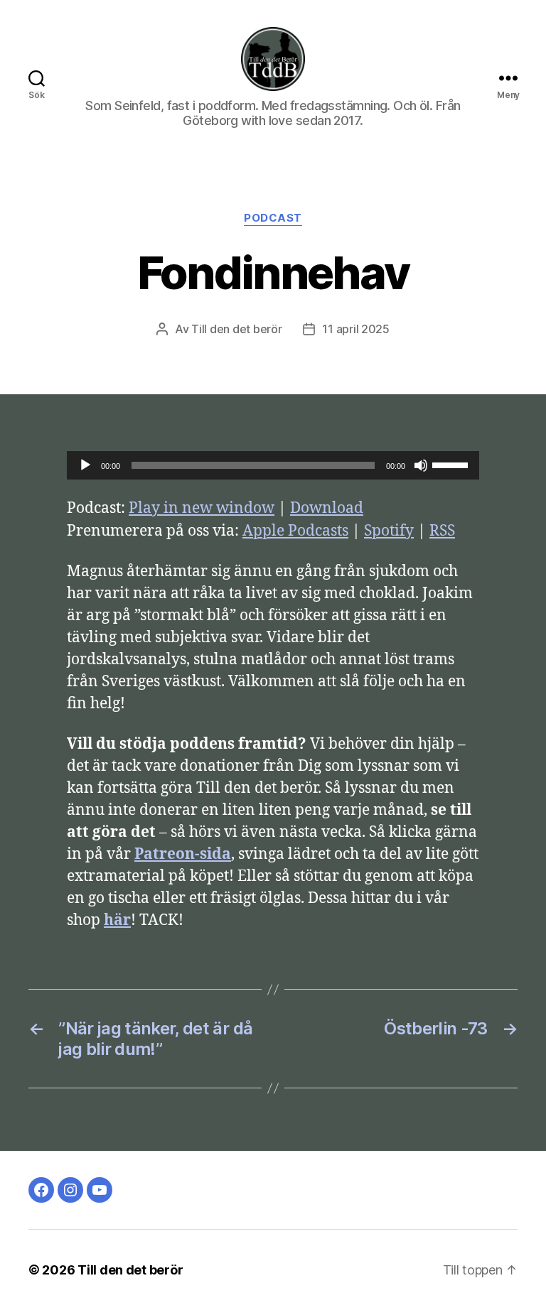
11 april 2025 (356, 329)
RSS (442, 531)
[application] (273, 465)
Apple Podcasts (295, 531)
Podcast (273, 218)
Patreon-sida (182, 854)
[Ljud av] (421, 465)
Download (326, 508)
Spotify (389, 531)
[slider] (452, 464)
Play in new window (201, 508)
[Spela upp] (85, 465)
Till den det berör (236, 329)
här (117, 920)
